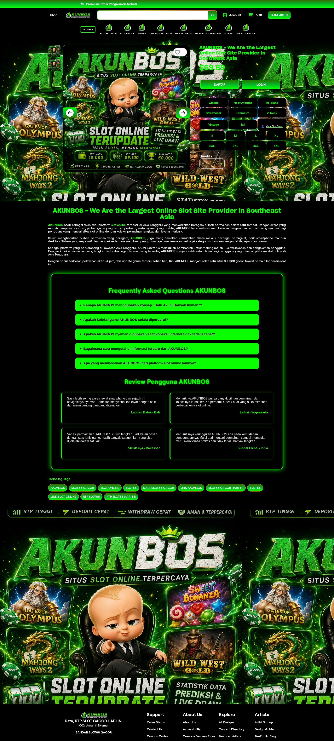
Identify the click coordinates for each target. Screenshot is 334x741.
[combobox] (153, 15)
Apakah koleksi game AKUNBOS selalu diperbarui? (125, 320)
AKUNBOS (55, 225)
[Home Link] (77, 15)
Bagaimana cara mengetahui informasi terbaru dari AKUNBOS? (135, 349)
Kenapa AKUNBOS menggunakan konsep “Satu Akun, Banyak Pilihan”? (142, 305)
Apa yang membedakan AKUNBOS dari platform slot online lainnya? (139, 363)
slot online (118, 225)
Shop (53, 15)
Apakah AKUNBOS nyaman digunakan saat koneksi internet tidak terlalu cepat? (149, 334)
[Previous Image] (70, 112)
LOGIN (261, 84)
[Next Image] (183, 112)
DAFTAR (219, 84)
